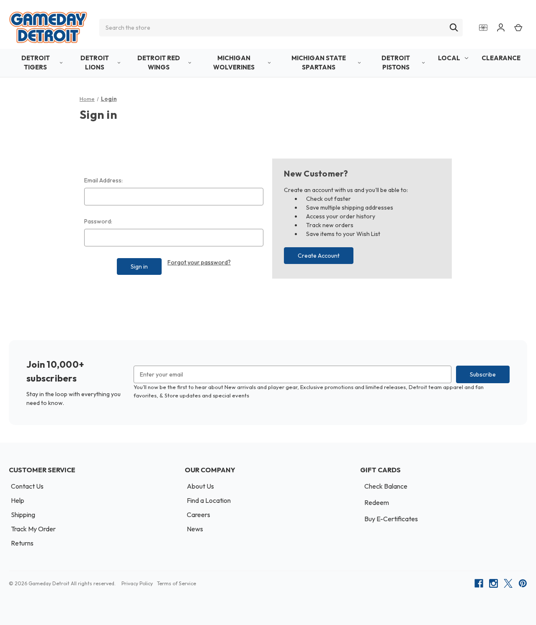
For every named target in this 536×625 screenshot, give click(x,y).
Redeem (376, 502)
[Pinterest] (522, 583)
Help (17, 500)
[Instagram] (493, 583)
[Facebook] (478, 583)
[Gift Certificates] (483, 27)
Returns (22, 543)
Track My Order (33, 529)
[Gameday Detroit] (48, 27)
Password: (98, 221)
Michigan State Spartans (318, 63)
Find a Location (209, 500)
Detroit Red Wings (158, 63)
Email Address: (103, 180)
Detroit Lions (94, 63)
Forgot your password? (199, 262)
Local (449, 58)
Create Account (319, 255)
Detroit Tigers (35, 63)
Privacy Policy (137, 583)
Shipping (23, 514)
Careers (198, 514)
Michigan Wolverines (234, 63)
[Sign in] (501, 27)
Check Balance (385, 486)
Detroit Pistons (395, 63)
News (195, 529)
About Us (200, 486)
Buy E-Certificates (391, 519)
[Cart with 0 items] (518, 27)
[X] (508, 583)
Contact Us (27, 486)
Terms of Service (176, 583)
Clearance (501, 58)
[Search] (454, 27)
